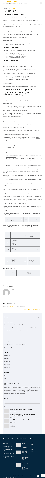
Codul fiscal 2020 (6, 309)
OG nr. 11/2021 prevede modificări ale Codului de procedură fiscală (17, 330)
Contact (32, 451)
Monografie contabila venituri (10, 337)
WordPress (14, 477)
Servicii (32, 446)
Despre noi (33, 442)
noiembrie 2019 (7, 367)
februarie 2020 (7, 361)
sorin (14, 8)
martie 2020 (6, 358)
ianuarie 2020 (6, 364)
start (5, 378)
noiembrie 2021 (7, 355)
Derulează (38, 476)
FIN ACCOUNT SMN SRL (11, 2)
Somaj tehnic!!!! (7, 334)
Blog (9, 281)
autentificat (10, 306)
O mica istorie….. (11, 347)
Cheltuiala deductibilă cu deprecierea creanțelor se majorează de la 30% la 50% (20, 327)
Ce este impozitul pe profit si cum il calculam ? (13, 324)
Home (32, 444)
